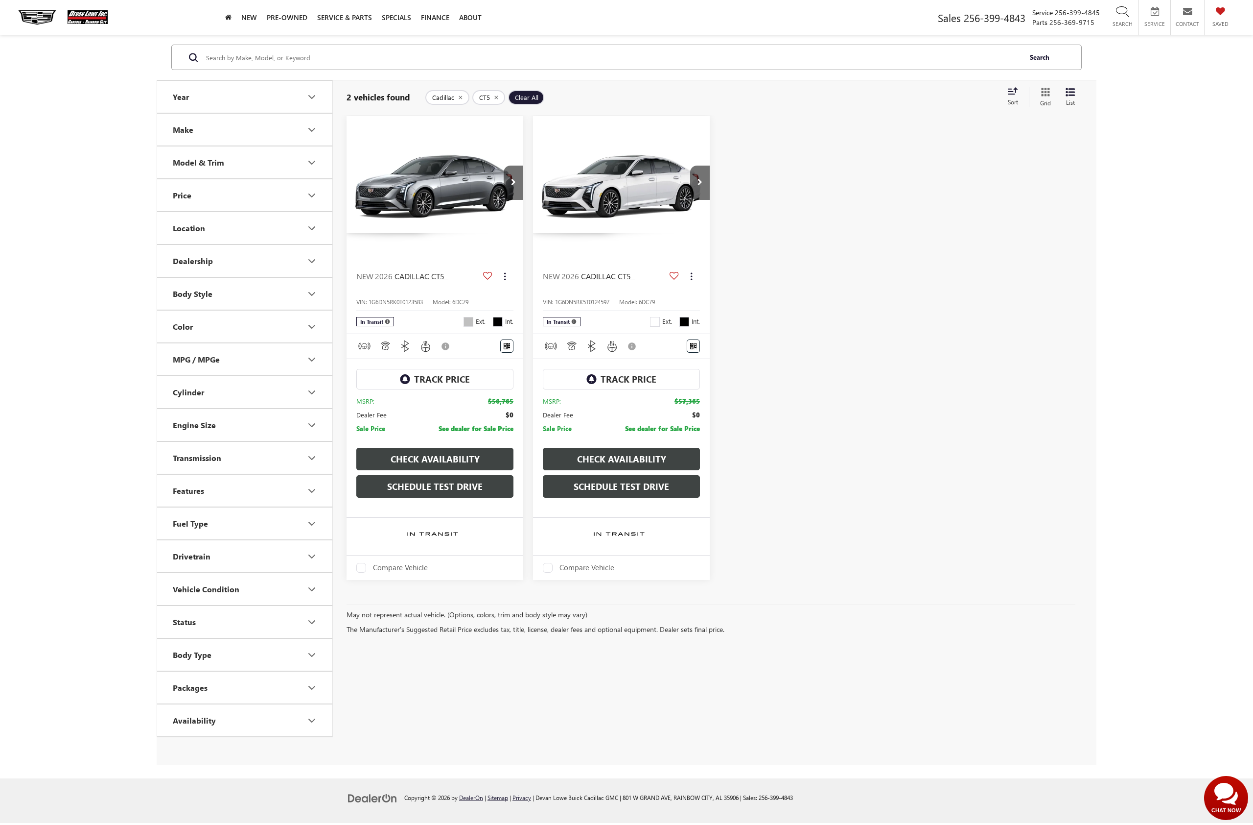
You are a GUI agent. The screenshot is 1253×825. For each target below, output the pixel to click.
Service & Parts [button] (344, 17)
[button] (513, 183)
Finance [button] (435, 17)
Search (1039, 57)
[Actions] (504, 276)
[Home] (228, 17)
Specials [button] (396, 17)
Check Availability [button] (435, 459)
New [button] (249, 17)
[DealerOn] (372, 797)
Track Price (442, 379)
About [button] (470, 17)
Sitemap (497, 797)
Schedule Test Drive (435, 486)
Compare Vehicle (400, 568)
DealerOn (471, 797)
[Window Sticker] (506, 346)
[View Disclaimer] (446, 346)
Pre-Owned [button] (287, 17)
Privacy (521, 797)
